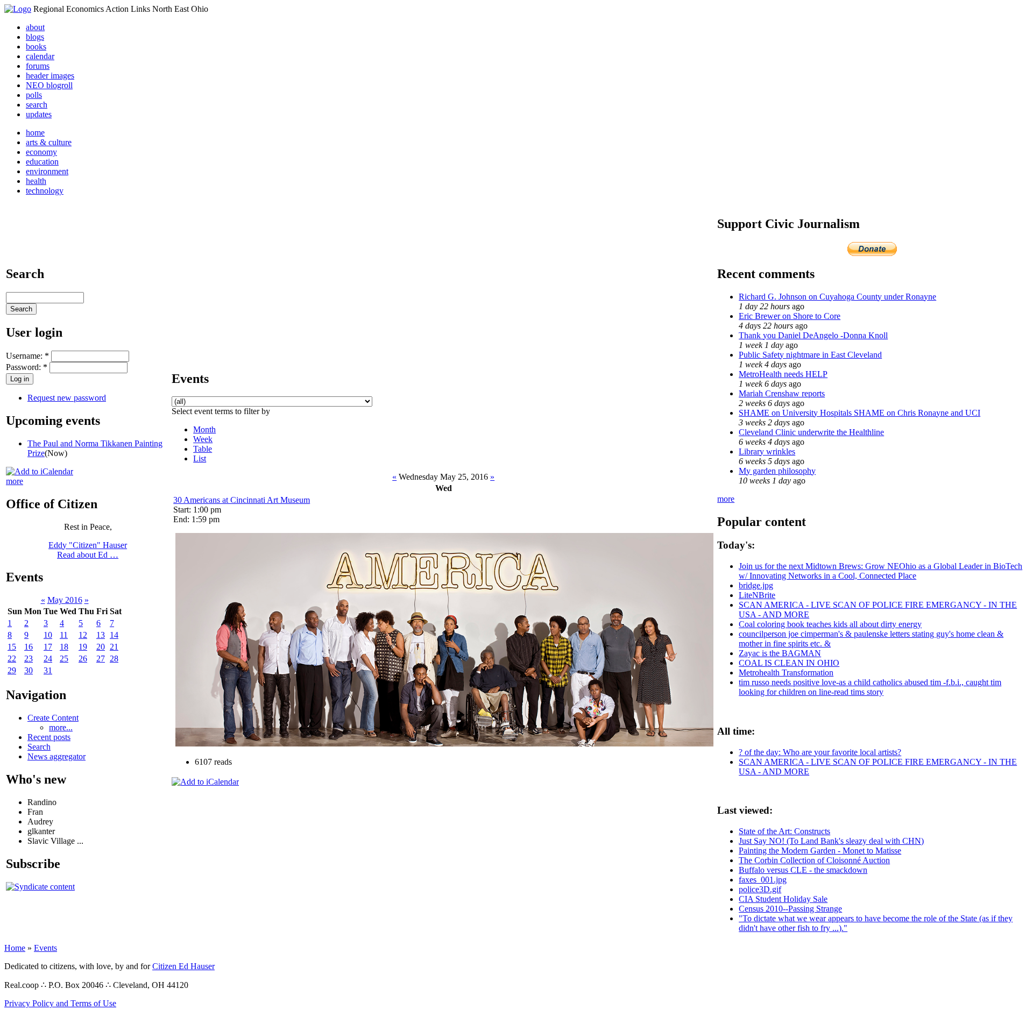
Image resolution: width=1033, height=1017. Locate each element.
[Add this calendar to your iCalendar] (39, 471)
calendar (40, 56)
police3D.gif (760, 889)
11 (64, 634)
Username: (27, 355)
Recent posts (48, 737)
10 (48, 634)
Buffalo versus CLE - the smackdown (803, 869)
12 (83, 634)
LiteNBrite (757, 595)
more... (61, 727)
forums (37, 65)
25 (64, 658)
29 (12, 670)
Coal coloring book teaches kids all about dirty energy (830, 624)
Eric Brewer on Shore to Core (789, 316)
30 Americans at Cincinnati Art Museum (241, 499)
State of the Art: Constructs (784, 831)
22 (12, 658)
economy (41, 152)
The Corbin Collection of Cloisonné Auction (814, 860)
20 (100, 646)
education (42, 161)
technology (44, 190)
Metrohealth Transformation (786, 672)
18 (64, 646)
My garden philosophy (777, 470)
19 (83, 646)
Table (202, 448)
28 (114, 658)
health (36, 181)
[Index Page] (17, 8)
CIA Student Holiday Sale (783, 899)
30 (28, 670)
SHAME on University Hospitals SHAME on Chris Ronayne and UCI (859, 412)
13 (100, 634)
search (36, 104)
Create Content (53, 717)
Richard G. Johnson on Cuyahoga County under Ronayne (837, 296)
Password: (26, 367)
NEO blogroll (49, 85)
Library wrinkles (767, 451)
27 (100, 658)
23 (28, 658)
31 (48, 670)
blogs (35, 36)
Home (14, 947)
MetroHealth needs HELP (783, 374)
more (14, 481)
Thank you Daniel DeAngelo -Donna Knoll (813, 335)
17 (48, 646)
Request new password (66, 397)
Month (204, 429)
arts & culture (49, 142)
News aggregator (56, 756)
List (199, 458)
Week (203, 439)
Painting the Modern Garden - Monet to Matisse (820, 850)
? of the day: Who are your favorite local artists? (820, 752)
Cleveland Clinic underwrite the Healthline (811, 432)
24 (48, 658)
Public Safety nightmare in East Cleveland (810, 354)
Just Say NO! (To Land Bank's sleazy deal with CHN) (831, 840)
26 (83, 658)
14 (114, 634)
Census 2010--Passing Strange (790, 908)
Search (39, 746)
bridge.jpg (756, 585)
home (35, 132)
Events (45, 947)
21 (114, 646)
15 (12, 646)
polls (34, 94)
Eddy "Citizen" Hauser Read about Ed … (87, 549)
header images (50, 75)
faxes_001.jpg (763, 879)
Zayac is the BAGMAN (780, 653)
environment (47, 171)
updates (39, 114)
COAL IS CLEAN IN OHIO (789, 662)
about (35, 27)
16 (28, 646)
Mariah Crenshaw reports (782, 393)
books (36, 46)
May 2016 (64, 599)
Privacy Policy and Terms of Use (60, 1003)
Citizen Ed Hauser (183, 966)
